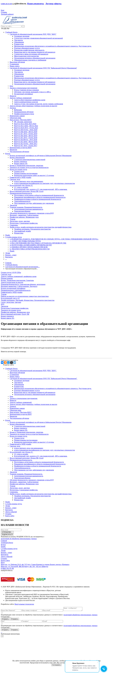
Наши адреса (14, 66)
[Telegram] (14, 362)
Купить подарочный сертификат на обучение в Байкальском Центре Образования (40, 155)
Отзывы (4, 12)
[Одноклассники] (5, 362)
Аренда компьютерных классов (26, 102)
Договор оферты (53, 3)
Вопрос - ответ (10, 255)
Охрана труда (19, 171)
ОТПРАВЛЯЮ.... (7, 532)
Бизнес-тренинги (20, 161)
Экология (13, 205)
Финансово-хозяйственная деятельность (29, 50)
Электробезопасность (22, 201)
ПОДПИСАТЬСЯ (7, 534)
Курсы (7, 153)
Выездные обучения (17, 62)
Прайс (7, 235)
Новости (13, 96)
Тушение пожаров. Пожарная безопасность (26, 207)
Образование (19, 42)
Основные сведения (21, 36)
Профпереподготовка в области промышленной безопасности (37, 199)
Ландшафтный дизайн (22, 231)
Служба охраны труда (13, 237)
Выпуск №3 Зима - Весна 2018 (25, 142)
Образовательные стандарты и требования (30, 60)
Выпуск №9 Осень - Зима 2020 (25, 130)
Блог (2, 10)
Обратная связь (15, 118)
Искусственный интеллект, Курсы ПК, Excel (26, 191)
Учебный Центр (11, 32)
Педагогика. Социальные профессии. (24, 223)
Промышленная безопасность (21, 193)
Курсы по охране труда (18, 169)
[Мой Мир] (8, 362)
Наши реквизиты (35, 3)
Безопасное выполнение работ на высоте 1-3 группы (34, 175)
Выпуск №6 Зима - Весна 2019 (25, 136)
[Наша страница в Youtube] (2, 572)
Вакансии (13, 149)
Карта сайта (5, 560)
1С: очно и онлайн (21, 187)
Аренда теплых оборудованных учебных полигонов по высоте (33, 106)
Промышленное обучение (24, 112)
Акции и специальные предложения (23, 88)
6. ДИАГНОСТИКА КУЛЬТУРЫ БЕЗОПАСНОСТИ (30, 249)
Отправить (5, 619)
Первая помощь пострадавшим (25, 173)
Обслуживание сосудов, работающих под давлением (34, 203)
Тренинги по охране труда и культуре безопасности (29, 167)
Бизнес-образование (17, 157)
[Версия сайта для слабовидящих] (1, 8)
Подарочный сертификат (23, 94)
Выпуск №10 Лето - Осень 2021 (26, 128)
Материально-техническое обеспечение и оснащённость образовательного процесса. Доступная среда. (52, 46)
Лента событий (6, 556)
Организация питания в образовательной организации (34, 58)
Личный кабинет (7, 14)
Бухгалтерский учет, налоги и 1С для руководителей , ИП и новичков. (40, 189)
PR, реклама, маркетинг (23, 122)
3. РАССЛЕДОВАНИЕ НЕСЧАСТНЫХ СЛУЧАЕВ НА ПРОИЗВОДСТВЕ (38, 243)
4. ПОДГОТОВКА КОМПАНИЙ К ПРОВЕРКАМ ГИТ (31, 245)
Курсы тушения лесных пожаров (26, 90)
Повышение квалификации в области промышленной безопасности (40, 197)
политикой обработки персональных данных (80, 615)
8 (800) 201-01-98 (6, 4)
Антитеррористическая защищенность (28, 209)
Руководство (19, 44)
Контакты (9, 257)
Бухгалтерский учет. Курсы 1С (21, 185)
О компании (14, 64)
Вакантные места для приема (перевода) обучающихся (34, 52)
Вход (3, 562)
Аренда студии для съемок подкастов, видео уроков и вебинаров (38, 104)
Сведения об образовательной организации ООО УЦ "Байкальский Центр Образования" (43, 68)
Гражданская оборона (22, 211)
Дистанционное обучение (19, 151)
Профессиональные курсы (24, 114)
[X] (11, 362)
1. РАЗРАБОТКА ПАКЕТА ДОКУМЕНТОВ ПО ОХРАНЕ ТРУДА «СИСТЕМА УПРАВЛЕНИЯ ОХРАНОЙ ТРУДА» (54, 239)
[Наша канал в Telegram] (9, 572)
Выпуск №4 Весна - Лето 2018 (25, 140)
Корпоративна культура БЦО (21, 148)
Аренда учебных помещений (21, 98)
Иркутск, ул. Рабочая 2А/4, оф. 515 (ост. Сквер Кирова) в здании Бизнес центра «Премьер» (35, 564)
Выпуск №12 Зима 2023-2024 (25, 124)
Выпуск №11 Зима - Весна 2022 (26, 126)
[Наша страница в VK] (3, 572)
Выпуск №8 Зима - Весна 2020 (25, 132)
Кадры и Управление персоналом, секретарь (26, 165)
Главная (4, 541)
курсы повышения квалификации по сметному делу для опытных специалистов (44, 183)
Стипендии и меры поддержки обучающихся (31, 54)
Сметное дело (15, 179)
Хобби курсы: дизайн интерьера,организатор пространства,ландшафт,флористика (40, 227)
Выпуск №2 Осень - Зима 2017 (25, 144)
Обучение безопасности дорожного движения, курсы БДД (32, 213)
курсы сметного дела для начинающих (28, 181)
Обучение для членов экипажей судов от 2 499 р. (32, 92)
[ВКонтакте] (2, 362)
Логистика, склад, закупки (20, 221)
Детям (7, 253)
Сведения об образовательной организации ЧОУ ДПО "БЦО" (33, 34)
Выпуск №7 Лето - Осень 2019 (25, 134)
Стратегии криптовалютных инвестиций (29, 159)
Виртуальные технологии (24, 604)
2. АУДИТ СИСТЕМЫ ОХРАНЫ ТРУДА (25, 241)
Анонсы (13, 108)
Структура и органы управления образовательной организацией (38, 38)
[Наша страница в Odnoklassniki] (5, 572)
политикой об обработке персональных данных (19, 539)
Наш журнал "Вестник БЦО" (21, 120)
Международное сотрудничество (26, 56)
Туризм (12, 219)
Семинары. (14, 225)
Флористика (18, 233)
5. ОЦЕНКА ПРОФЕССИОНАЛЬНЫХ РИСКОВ (29, 247)
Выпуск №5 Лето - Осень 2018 (25, 138)
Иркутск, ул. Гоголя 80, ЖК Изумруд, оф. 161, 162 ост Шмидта (24, 566)
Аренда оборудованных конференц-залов (29, 100)
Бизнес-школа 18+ (21, 163)
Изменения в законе (17, 116)
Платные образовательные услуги (27, 48)
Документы (18, 40)
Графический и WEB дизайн (20, 177)
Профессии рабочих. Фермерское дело (24, 217)
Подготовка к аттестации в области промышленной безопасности (39, 195)
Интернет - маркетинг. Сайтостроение (24, 215)
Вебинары (18, 110)
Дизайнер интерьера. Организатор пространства (32, 229)
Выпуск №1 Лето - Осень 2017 (25, 146)
